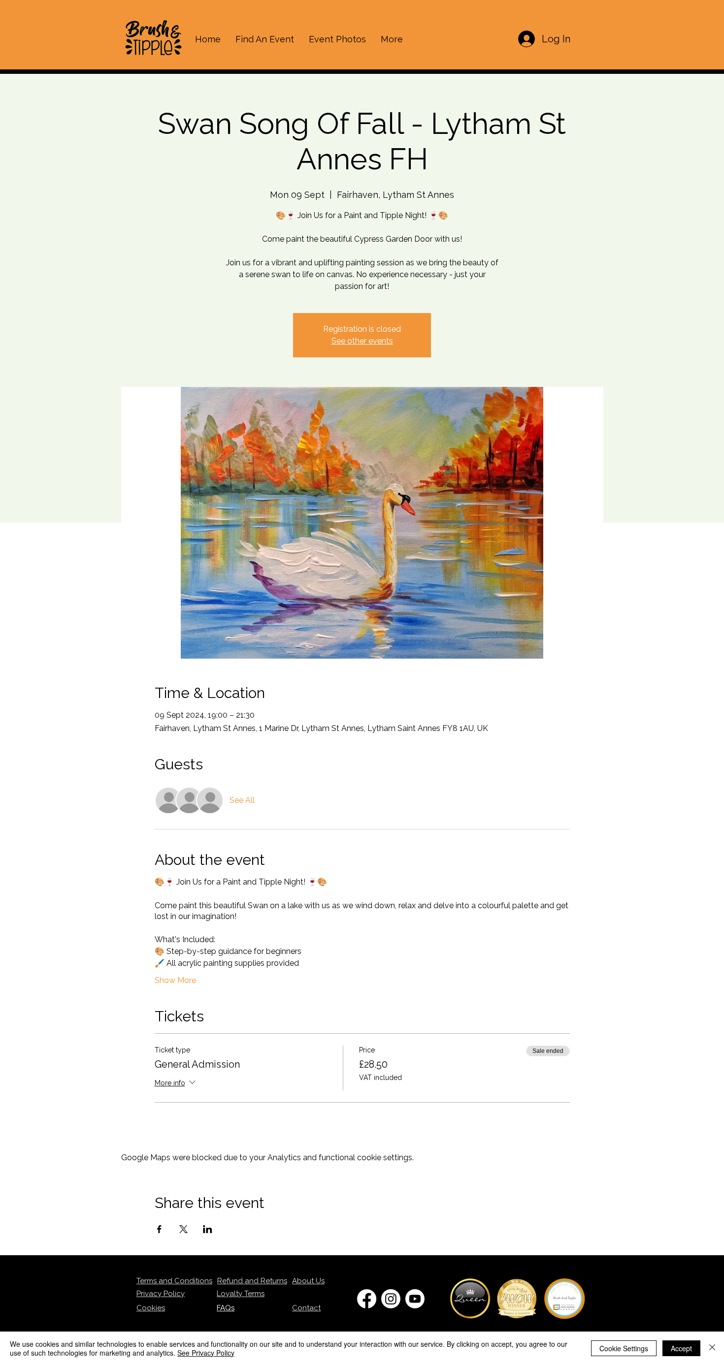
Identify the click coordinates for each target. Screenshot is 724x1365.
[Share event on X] (183, 1229)
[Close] (712, 1348)
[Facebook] (366, 1298)
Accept (681, 1348)
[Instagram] (390, 1298)
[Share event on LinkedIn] (207, 1229)
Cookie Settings (623, 1348)
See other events (362, 341)
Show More (175, 980)
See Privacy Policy (205, 1353)
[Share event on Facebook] (159, 1229)
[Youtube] (415, 1298)
